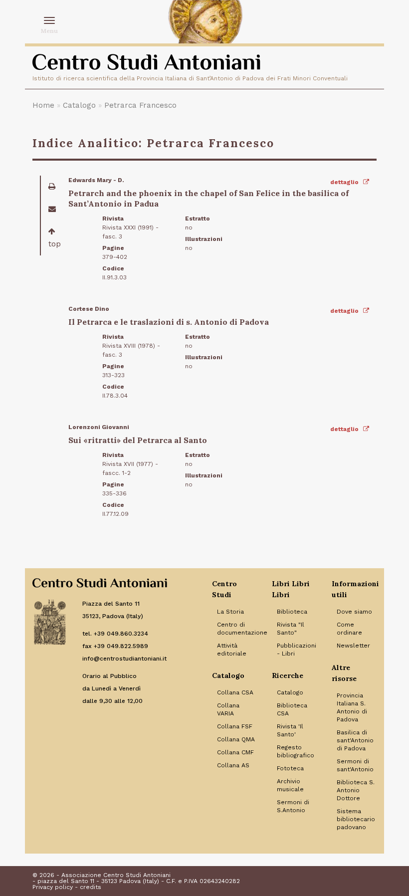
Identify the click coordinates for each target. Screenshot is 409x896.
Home (43, 105)
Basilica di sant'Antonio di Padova (355, 740)
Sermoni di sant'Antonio (355, 765)
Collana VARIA (228, 709)
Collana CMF (235, 752)
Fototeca (290, 768)
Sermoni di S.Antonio (293, 806)
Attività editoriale (231, 649)
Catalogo (79, 105)
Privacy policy (52, 887)
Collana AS (233, 765)
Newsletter (353, 645)
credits (90, 887)
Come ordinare (349, 628)
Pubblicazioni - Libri (296, 649)
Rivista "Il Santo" (290, 628)
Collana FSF (234, 726)
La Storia (230, 611)
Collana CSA (235, 692)
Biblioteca (292, 611)
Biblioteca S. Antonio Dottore (356, 790)
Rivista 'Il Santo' (290, 730)
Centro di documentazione (237, 628)
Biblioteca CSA (292, 709)
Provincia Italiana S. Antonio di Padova (352, 707)
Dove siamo (354, 611)
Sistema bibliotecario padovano (356, 819)
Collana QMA (236, 739)
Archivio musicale (290, 785)
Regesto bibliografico (295, 751)
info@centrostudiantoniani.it (124, 658)
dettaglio (345, 182)
